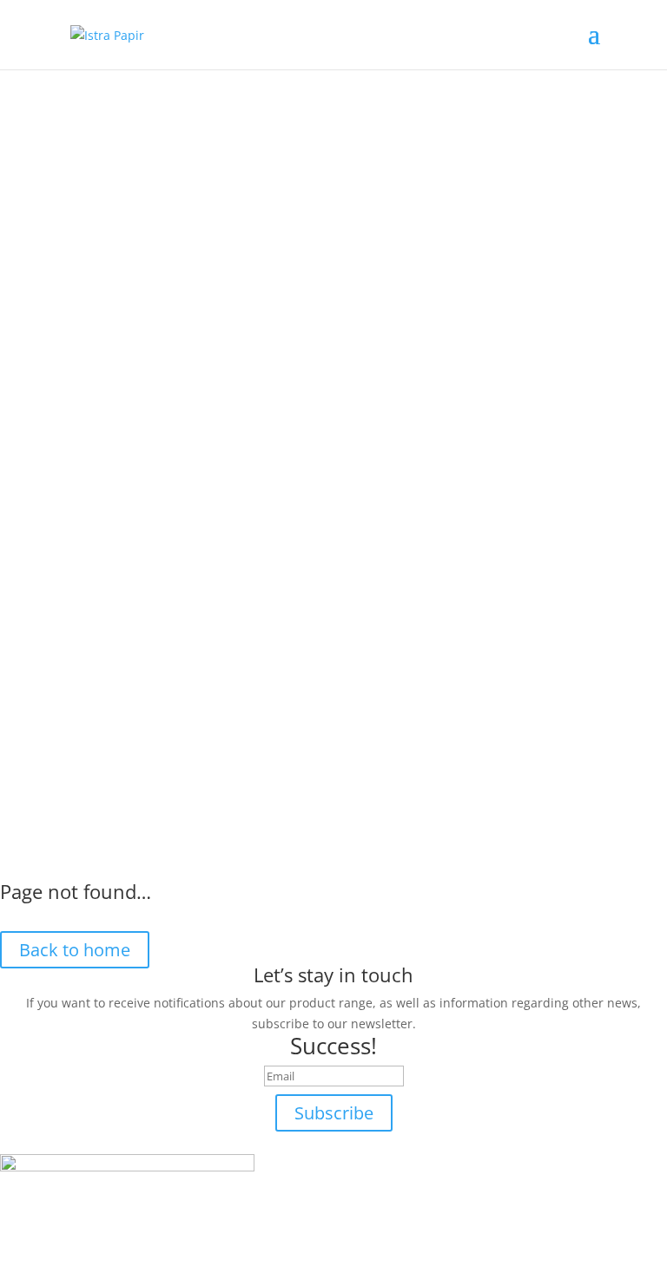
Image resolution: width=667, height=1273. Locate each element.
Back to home (74, 949)
